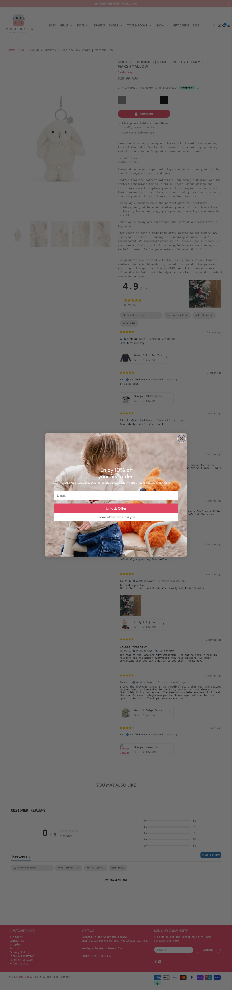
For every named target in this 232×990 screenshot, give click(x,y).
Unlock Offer (116, 508)
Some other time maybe (116, 517)
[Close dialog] (181, 438)
